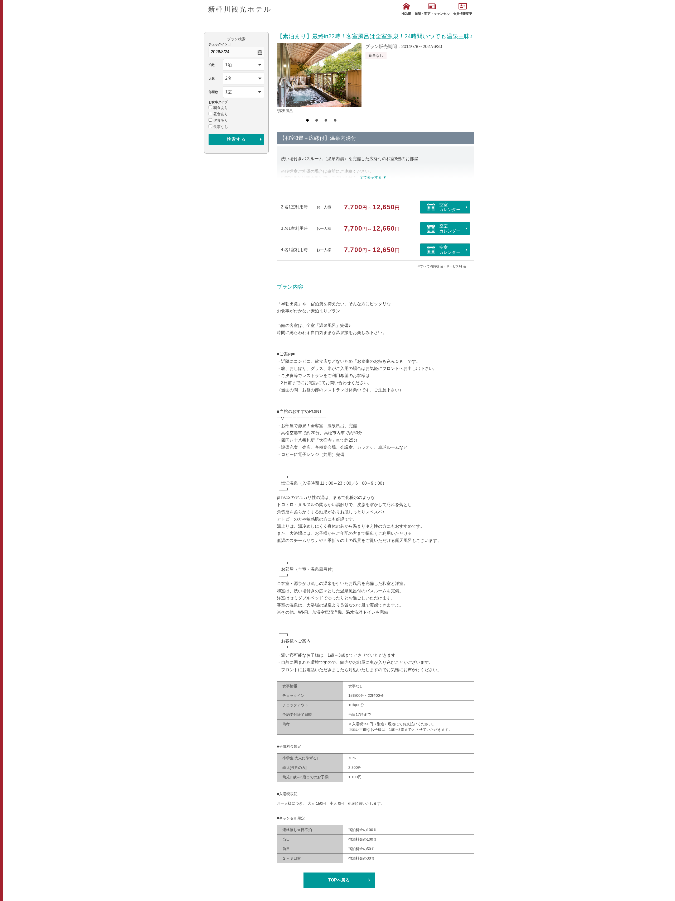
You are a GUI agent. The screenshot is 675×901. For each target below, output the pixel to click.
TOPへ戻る (339, 880)
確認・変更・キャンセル (432, 14)
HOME (406, 14)
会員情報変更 (462, 14)
